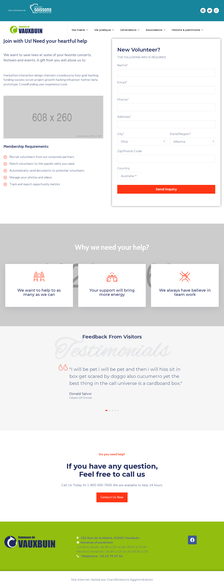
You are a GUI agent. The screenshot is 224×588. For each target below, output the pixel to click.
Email (122, 82)
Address (124, 116)
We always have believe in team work (185, 292)
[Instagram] (216, 10)
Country (123, 168)
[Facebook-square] (203, 10)
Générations (128, 30)
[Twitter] (209, 10)
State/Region (180, 134)
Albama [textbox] (179, 141)
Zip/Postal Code (129, 151)
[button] (106, 410)
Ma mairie (78, 30)
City (120, 134)
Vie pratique (102, 30)
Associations (154, 30)
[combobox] (141, 141)
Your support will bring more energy (112, 292)
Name (122, 65)
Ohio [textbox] (124, 141)
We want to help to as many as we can (39, 292)
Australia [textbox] (127, 176)
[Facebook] (192, 540)
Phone (123, 99)
